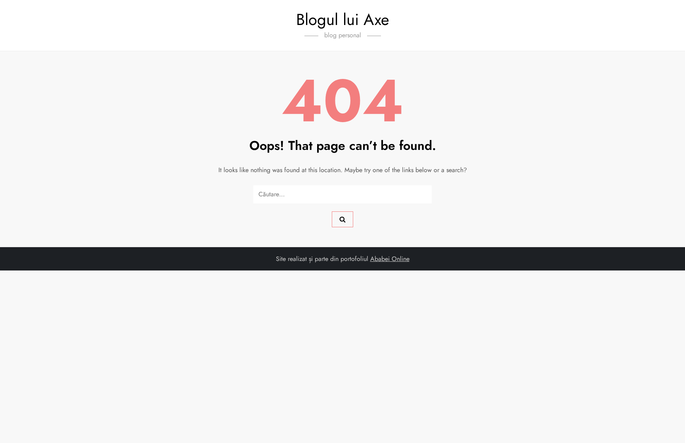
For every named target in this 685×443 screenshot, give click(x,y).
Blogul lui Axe (342, 19)
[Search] (342, 219)
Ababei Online (389, 258)
